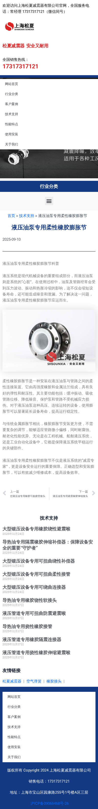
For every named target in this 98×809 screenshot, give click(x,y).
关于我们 (11, 144)
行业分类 (11, 94)
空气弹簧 (33, 681)
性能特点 (11, 124)
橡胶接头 (54, 681)
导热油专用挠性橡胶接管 (27, 626)
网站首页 (11, 84)
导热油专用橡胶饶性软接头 (30, 600)
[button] (49, 201)
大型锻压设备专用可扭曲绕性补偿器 (39, 561)
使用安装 (11, 134)
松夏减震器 (12, 681)
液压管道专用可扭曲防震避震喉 (34, 613)
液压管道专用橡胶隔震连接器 (32, 639)
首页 (11, 216)
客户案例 (11, 104)
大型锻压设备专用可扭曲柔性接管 (36, 574)
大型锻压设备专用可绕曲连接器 (34, 587)
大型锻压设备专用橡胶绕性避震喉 (36, 528)
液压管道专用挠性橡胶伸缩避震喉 (36, 652)
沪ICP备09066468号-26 (49, 803)
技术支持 (11, 114)
